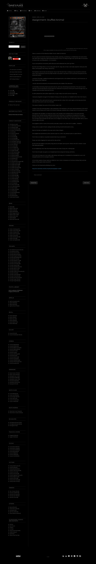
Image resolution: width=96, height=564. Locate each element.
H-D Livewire (13, 145)
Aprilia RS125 (13, 302)
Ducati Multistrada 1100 (15, 334)
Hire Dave (24, 10)
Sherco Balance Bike (14, 513)
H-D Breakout (13, 127)
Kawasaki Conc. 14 (14, 376)
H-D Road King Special (15, 156)
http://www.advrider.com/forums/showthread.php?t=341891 (46, 168)
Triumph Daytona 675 (15, 255)
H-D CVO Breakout (14, 128)
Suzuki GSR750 (13, 454)
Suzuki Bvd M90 (13, 451)
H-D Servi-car (13, 159)
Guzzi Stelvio (13, 398)
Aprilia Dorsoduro (14, 301)
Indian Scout (13, 238)
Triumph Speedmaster (15, 266)
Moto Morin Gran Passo (15, 411)
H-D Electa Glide (14, 133)
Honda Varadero (13, 363)
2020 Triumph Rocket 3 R (15, 76)
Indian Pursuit (13, 235)
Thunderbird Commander (16, 249)
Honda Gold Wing (14, 353)
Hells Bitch (12, 194)
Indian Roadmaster (14, 236)
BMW (11, 206)
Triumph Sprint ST (14, 268)
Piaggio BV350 (13, 435)
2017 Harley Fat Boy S (14, 79)
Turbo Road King (14, 197)
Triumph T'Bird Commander (16, 271)
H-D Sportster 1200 (14, 170)
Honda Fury (12, 352)
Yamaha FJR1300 (14, 492)
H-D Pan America (14, 152)
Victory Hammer (13, 473)
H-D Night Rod (13, 150)
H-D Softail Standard (14, 167)
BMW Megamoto (14, 213)
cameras (12, 92)
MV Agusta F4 (13, 425)
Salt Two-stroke (13, 511)
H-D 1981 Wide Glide (14, 125)
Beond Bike (12, 507)
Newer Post (33, 182)
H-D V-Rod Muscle (14, 186)
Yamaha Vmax (13, 497)
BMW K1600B (13, 211)
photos (11, 95)
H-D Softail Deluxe (14, 164)
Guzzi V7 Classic (13, 399)
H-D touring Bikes (14, 192)
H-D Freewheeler (14, 139)
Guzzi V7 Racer (13, 401)
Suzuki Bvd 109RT (14, 446)
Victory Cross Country (15, 470)
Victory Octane (13, 478)
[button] (63, 556)
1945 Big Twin (13, 124)
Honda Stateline (13, 357)
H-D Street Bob (13, 175)
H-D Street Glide (13, 176)
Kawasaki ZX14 (13, 383)
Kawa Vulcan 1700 (14, 373)
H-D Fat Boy (12, 138)
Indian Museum (13, 532)
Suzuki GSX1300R (14, 456)
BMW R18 (12, 217)
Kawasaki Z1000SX (14, 382)
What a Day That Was (14, 535)
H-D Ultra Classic (14, 184)
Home (10, 10)
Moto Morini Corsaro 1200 (15, 412)
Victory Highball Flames (15, 475)
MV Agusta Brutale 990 (15, 424)
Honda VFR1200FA (14, 360)
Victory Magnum (14, 476)
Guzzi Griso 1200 (13, 395)
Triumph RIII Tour (14, 259)
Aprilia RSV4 (13, 304)
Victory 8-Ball (13, 467)
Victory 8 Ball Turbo (14, 465)
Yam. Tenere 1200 (14, 491)
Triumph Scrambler (14, 263)
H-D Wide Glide (13, 189)
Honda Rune (13, 355)
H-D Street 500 (13, 173)
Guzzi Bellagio (13, 393)
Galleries (38, 10)
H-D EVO (12, 132)
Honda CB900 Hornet (15, 347)
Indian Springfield (14, 239)
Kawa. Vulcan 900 (14, 374)
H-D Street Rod (13, 178)
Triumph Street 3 (14, 269)
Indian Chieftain (13, 232)
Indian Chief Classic (14, 230)
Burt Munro (12, 525)
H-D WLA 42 (13, 187)
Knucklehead (13, 195)
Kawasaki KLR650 (14, 377)
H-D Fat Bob (13, 136)
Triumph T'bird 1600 (14, 274)
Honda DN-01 (13, 350)
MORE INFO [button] (20, 36)
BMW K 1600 (13, 210)
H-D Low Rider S (13, 149)
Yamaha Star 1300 (14, 495)
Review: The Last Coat (15, 104)
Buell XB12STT (13, 321)
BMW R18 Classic (13, 219)
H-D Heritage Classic (14, 141)
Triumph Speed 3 (14, 265)
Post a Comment (38, 174)
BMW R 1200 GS (13, 214)
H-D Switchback (13, 181)
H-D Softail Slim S (14, 166)
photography (13, 93)
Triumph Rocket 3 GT (14, 260)
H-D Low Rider (13, 147)
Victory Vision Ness (14, 479)
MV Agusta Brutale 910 (15, 422)
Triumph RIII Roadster (15, 257)
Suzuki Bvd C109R (14, 448)
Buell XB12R (12, 320)
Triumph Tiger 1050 (14, 279)
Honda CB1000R (13, 344)
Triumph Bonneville (14, 254)
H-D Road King (13, 155)
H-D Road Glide (13, 153)
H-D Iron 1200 (13, 144)
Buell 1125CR (13, 315)
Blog (16, 10)
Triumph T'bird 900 (14, 276)
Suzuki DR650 (13, 452)
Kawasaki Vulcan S (14, 379)
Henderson (12, 510)
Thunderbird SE (13, 251)
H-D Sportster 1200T (14, 172)
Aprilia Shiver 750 (14, 305)
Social (45, 10)
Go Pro (11, 90)
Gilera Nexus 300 (14, 508)
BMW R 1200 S (13, 216)
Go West (11, 529)
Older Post (86, 182)
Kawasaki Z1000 (13, 380)
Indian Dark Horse (14, 233)
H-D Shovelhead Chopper (16, 161)
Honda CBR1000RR (14, 349)
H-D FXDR (12, 135)
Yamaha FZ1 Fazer (14, 494)
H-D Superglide (13, 180)
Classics (11, 527)
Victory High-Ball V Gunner (16, 74)
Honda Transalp (13, 358)
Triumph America (14, 252)
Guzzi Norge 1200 (14, 396)
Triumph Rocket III (14, 262)
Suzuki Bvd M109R (14, 449)
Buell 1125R (12, 317)
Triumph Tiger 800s (14, 280)
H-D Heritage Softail (14, 142)
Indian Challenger (14, 229)
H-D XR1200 (12, 190)
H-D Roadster (13, 158)
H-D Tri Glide (13, 183)
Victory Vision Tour (14, 481)
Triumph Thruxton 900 (15, 277)
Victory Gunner (13, 472)
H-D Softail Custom (14, 163)
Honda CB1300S (13, 346)
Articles (11, 524)
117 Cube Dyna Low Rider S (16, 69)
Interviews (12, 533)
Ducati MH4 (12, 333)
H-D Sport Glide (13, 169)
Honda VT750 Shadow (15, 361)
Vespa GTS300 (13, 436)
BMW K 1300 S (13, 208)
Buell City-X (12, 318)
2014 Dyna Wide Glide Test (16, 72)
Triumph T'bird (13, 272)
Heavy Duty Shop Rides (15, 530)
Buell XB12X (12, 323)
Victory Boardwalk (14, 468)
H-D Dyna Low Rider (14, 130)
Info (31, 10)
